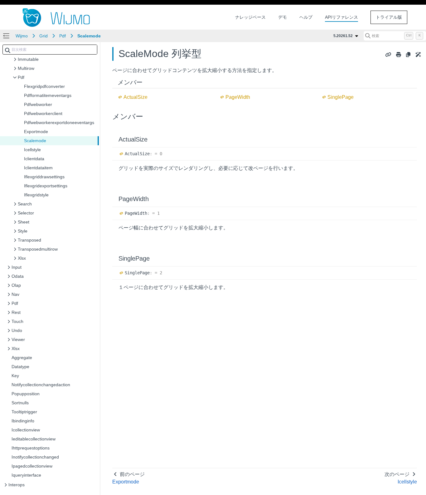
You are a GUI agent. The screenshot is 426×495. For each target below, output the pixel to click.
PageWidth (237, 97)
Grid (43, 35)
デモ (282, 17)
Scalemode (89, 35)
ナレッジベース (250, 17)
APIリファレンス (341, 17)
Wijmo (22, 35)
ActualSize (135, 97)
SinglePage (340, 97)
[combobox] (49, 50)
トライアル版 (389, 17)
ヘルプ (305, 17)
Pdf (62, 35)
